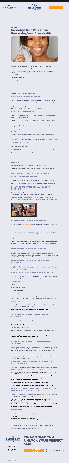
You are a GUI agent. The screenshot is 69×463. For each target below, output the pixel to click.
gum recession (21, 144)
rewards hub (63, 1)
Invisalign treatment (25, 224)
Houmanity (61, 460)
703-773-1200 (7, 5)
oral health (44, 394)
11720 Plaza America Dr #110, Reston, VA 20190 (10, 8)
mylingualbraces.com (12, 453)
